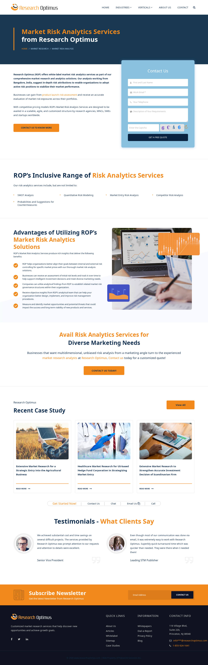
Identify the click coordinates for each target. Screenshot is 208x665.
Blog (140, 640)
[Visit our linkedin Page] (27, 639)
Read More (21, 488)
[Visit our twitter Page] (19, 639)
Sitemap (110, 640)
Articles (110, 630)
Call (153, 503)
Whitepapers (145, 626)
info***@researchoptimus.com (190, 640)
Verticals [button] (144, 7)
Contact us (116, 358)
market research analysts (59, 358)
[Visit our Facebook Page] (11, 639)
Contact (182, 7)
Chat (113, 503)
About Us (111, 626)
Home (105, 7)
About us (165, 7)
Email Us (132, 503)
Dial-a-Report (145, 630)
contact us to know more (36, 127)
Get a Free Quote (158, 137)
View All (181, 405)
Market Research (40, 48)
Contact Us (94, 503)
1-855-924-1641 (181, 645)
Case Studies (113, 645)
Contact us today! (104, 370)
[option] (57, 548)
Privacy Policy (145, 635)
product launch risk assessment (59, 94)
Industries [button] (123, 7)
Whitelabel (112, 635)
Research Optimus (94, 358)
